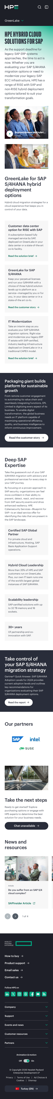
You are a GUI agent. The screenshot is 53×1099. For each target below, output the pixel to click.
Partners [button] (9, 1042)
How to (12, 956)
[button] (39, 7)
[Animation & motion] (26, 1060)
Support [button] (9, 1015)
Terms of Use (23, 1077)
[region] (26, 410)
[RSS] (44, 994)
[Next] (15, 916)
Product (15, 963)
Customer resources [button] (16, 1033)
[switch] (27, 1061)
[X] (13, 994)
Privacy (9, 1077)
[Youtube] (38, 994)
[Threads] (25, 994)
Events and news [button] (14, 1024)
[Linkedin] (7, 994)
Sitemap (32, 1080)
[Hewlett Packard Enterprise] (11, 7)
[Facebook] (31, 994)
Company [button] (10, 1006)
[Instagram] (19, 994)
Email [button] (12, 970)
